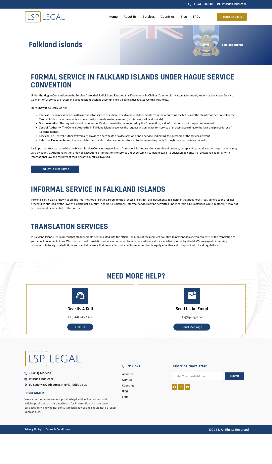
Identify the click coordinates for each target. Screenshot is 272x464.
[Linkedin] (187, 387)
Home (113, 16)
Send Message (191, 327)
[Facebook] (174, 387)
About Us (130, 16)
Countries (168, 16)
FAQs (196, 16)
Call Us (80, 327)
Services (149, 16)
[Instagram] (181, 387)
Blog (184, 16)
